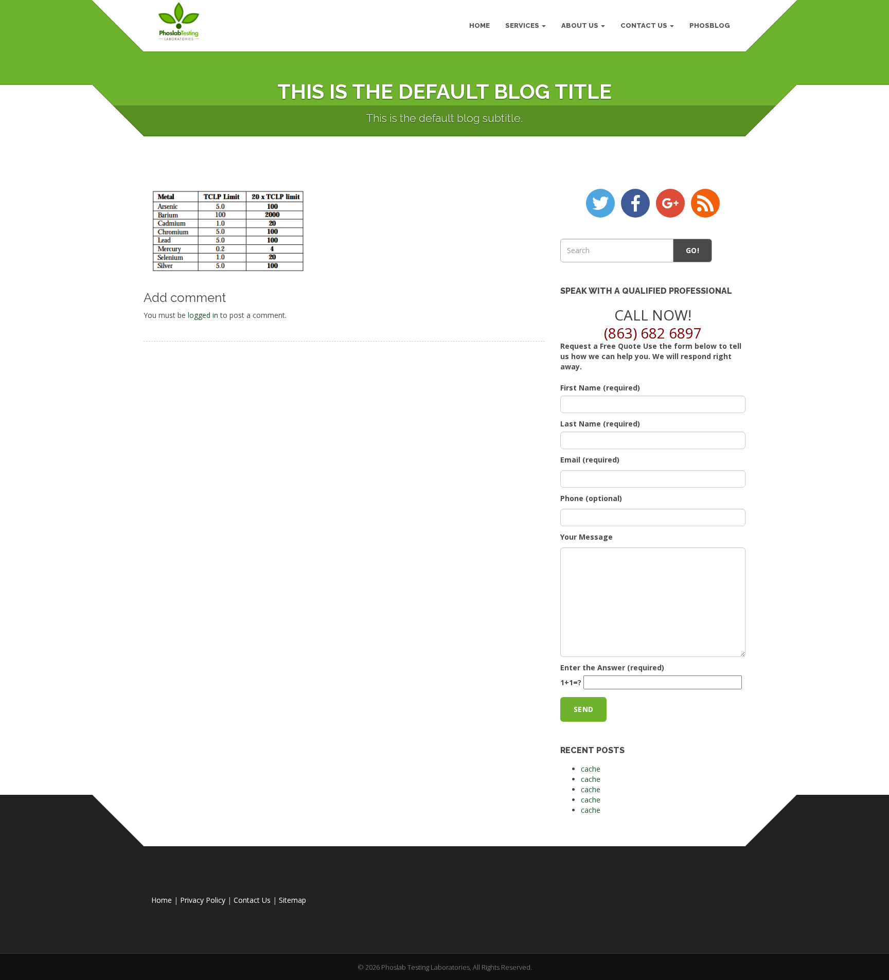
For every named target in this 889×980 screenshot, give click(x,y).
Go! (692, 250)
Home (161, 900)
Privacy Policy (202, 900)
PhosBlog (709, 25)
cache (590, 769)
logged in (203, 315)
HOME (479, 25)
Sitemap (292, 900)
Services (523, 25)
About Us (580, 25)
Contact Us (644, 25)
